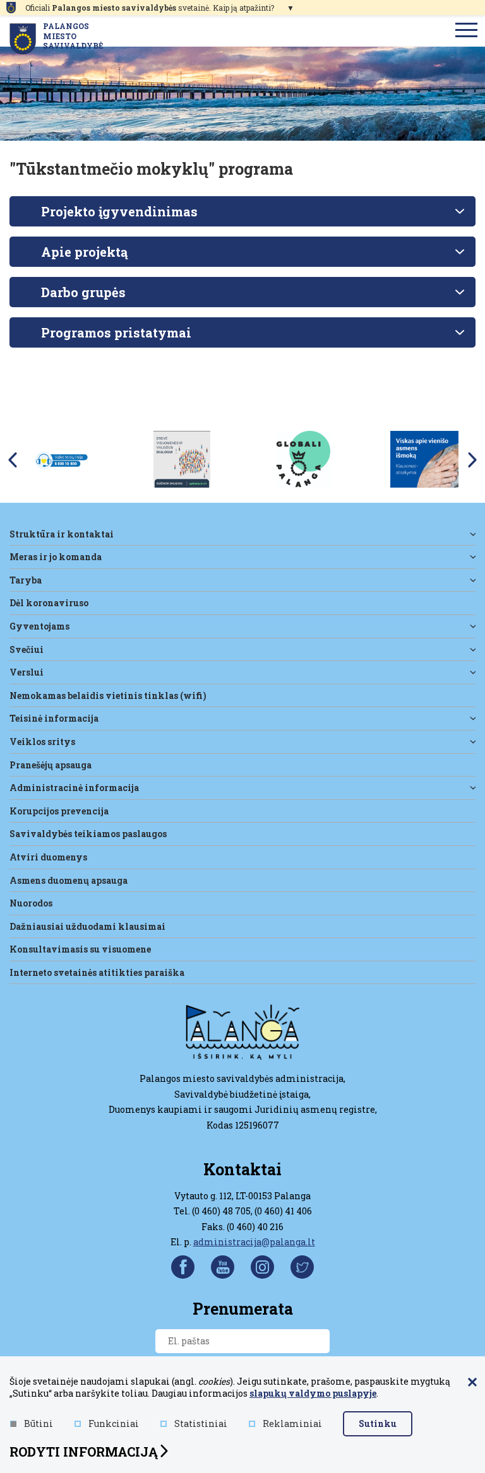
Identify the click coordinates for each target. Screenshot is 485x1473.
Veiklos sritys (42, 742)
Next (472, 459)
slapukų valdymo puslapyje (312, 1393)
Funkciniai (113, 1423)
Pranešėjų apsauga (50, 765)
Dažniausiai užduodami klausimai (87, 926)
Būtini (38, 1423)
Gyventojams (39, 626)
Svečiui (26, 649)
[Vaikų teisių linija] (60, 458)
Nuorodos (30, 903)
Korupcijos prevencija (59, 811)
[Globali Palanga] (303, 458)
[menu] (466, 31)
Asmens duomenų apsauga (68, 880)
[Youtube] (222, 1267)
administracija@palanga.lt (254, 1242)
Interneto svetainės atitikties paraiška (96, 972)
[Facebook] (183, 1267)
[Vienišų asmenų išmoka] (424, 458)
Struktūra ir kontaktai (61, 534)
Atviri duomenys (48, 857)
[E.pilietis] (181, 458)
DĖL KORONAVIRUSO (48, 603)
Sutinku (378, 1423)
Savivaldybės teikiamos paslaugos (88, 834)
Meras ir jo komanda (55, 557)
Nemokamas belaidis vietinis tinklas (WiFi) (108, 695)
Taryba (25, 580)
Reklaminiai (292, 1423)
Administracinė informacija (74, 788)
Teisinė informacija (54, 718)
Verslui (26, 672)
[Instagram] (262, 1267)
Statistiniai (200, 1423)
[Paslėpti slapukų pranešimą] (472, 1382)
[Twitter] (302, 1267)
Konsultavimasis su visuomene (80, 949)
